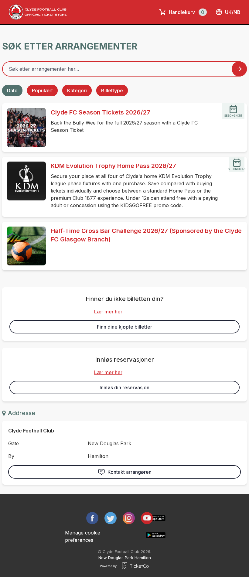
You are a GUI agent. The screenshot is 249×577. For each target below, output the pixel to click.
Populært (42, 90)
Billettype (112, 90)
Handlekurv (186, 12)
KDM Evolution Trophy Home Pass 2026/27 (113, 165)
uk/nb (232, 12)
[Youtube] (147, 518)
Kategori (77, 90)
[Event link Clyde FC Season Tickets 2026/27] (24, 127)
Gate (13, 443)
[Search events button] (239, 69)
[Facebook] (92, 518)
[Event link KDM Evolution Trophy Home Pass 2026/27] (24, 181)
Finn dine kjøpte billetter (124, 327)
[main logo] (38, 12)
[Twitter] (110, 518)
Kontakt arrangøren (129, 472)
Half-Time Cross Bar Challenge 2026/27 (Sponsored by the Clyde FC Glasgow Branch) (146, 235)
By (11, 456)
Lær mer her (108, 312)
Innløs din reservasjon (124, 387)
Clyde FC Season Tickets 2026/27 (100, 112)
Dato (12, 90)
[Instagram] (129, 518)
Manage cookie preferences (82, 536)
